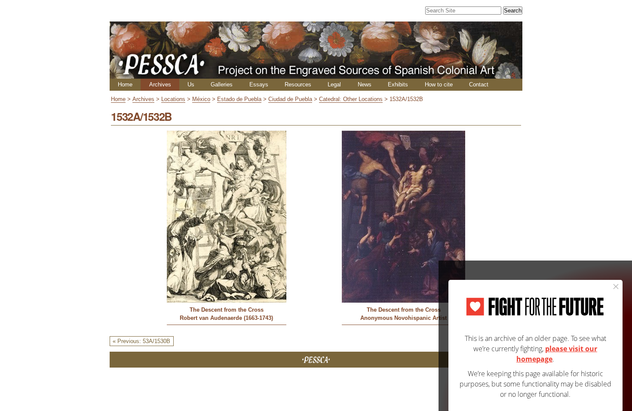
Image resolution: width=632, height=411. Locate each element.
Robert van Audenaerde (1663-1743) (226, 318)
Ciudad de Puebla (290, 99)
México (201, 99)
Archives (160, 84)
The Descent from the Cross (227, 310)
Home (125, 84)
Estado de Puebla (239, 99)
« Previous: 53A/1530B (141, 341)
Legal (334, 84)
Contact (478, 84)
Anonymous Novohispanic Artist (403, 318)
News (364, 84)
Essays (258, 84)
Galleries (222, 84)
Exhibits (398, 84)
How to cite (439, 84)
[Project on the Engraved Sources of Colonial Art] (316, 75)
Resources (298, 84)
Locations (173, 99)
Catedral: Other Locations (351, 99)
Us (190, 84)
